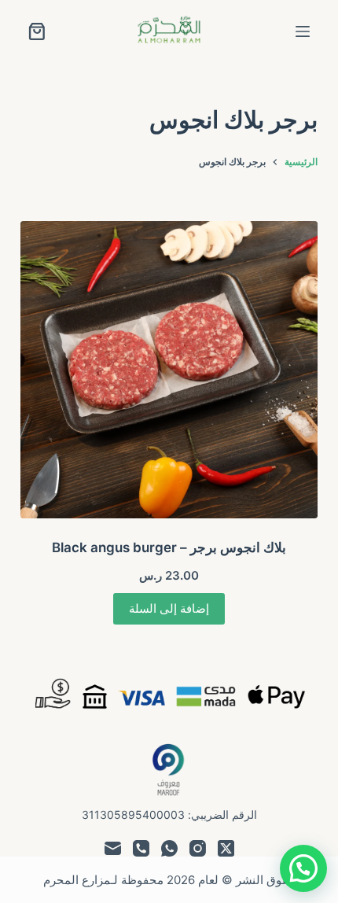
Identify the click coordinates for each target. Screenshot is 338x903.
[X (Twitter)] (226, 848)
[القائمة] (303, 31)
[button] (303, 868)
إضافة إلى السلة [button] (169, 608)
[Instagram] (197, 848)
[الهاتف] (141, 848)
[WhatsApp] (169, 848)
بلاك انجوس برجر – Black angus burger (169, 547)
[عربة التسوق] (37, 31)
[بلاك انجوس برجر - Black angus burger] (169, 369)
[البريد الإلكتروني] (113, 848)
